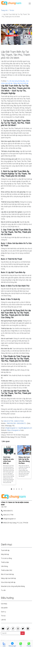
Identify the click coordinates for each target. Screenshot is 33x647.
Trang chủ (4, 10)
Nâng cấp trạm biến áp (20, 83)
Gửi (23, 633)
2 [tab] (14, 487)
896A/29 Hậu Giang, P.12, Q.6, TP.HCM (13, 437)
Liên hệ (3, 620)
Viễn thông (4, 566)
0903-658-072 (8, 511)
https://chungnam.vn (13, 430)
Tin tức (11, 10)
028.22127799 (8, 421)
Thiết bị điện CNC (6, 570)
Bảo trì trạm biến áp (7, 574)
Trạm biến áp (5, 550)
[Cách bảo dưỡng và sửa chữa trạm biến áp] (9, 450)
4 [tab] (19, 487)
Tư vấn (3, 590)
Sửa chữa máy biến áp (8, 582)
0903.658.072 (21, 423)
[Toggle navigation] (29, 3)
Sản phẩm (4, 608)
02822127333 (19, 421)
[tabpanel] (8, 465)
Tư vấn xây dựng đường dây (16, 81)
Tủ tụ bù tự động (6, 558)
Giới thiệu (4, 604)
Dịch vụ (3, 612)
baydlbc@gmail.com (25, 428)
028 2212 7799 (8, 515)
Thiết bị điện (5, 562)
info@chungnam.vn (11, 428)
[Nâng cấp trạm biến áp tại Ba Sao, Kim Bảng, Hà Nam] (24, 450)
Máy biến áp (5, 554)
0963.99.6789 (11, 423)
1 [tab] (11, 487)
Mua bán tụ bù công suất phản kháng (13, 586)
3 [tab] (16, 487)
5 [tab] (21, 487)
